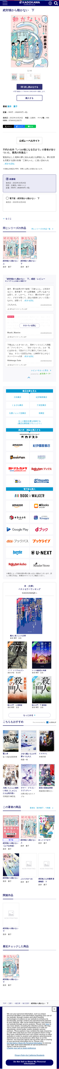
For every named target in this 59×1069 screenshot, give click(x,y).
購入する (29, 98)
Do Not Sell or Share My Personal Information (24, 1043)
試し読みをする (31, 87)
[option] (12, 919)
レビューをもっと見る (39, 370)
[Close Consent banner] (54, 1009)
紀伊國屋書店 (41, 397)
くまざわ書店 (17, 405)
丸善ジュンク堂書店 (17, 413)
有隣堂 (41, 413)
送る (31, 126)
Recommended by (39, 722)
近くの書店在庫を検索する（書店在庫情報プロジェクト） (29, 422)
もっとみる (28, 715)
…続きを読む (9, 163)
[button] (50, 78)
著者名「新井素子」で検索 (40, 808)
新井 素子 (12, 106)
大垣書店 (17, 397)
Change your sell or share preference (21, 1048)
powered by (35, 374)
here (47, 1024)
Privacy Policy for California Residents (29, 1055)
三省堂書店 (41, 405)
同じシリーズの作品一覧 (41, 229)
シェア (20, 126)
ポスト (9, 126)
